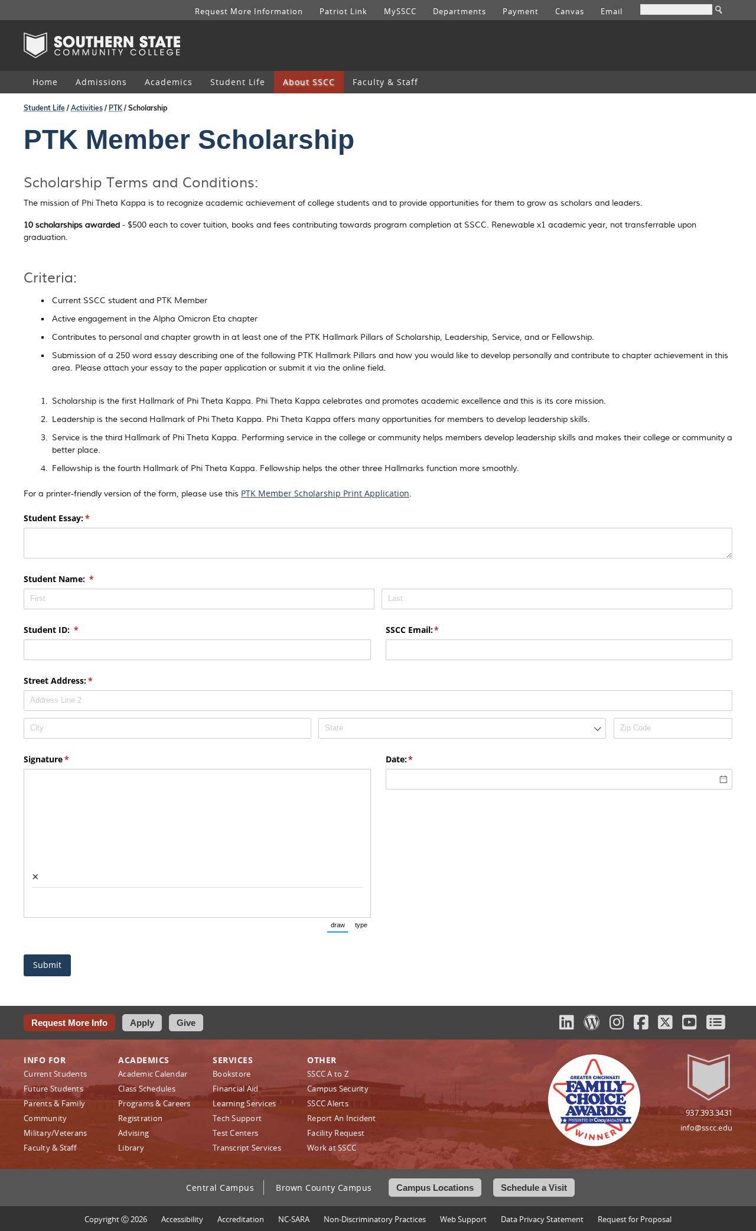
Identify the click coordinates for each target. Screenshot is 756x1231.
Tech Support (237, 1118)
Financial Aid (235, 1088)
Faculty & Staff (385, 81)
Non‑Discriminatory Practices (375, 1219)
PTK (115, 107)
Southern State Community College (102, 45)
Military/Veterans (55, 1133)
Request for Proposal (635, 1219)
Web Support (463, 1219)
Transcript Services (247, 1147)
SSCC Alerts (327, 1103)
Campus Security (338, 1088)
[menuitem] (45, 82)
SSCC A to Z (327, 1073)
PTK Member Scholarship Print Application (325, 493)
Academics (169, 81)
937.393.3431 (709, 1112)
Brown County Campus (324, 1187)
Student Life (237, 81)
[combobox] (462, 728)
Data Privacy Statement (542, 1219)
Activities (87, 107)
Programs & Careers (154, 1103)
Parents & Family (54, 1103)
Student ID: (68, 629)
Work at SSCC (331, 1147)
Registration (140, 1118)
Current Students (55, 1073)
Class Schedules (146, 1088)
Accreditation (240, 1219)
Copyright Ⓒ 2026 (115, 1219)
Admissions (101, 81)
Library (131, 1147)
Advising (133, 1133)
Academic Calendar (152, 1073)
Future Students (53, 1088)
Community (45, 1118)
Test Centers (235, 1133)
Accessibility (182, 1219)
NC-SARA (293, 1219)
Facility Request (335, 1133)
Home (45, 81)
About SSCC (309, 81)
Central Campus (220, 1187)
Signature (63, 759)
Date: (417, 759)
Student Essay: (74, 518)
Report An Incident (341, 1118)
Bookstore (231, 1073)
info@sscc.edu (706, 1127)
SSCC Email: (430, 629)
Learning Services (244, 1103)
